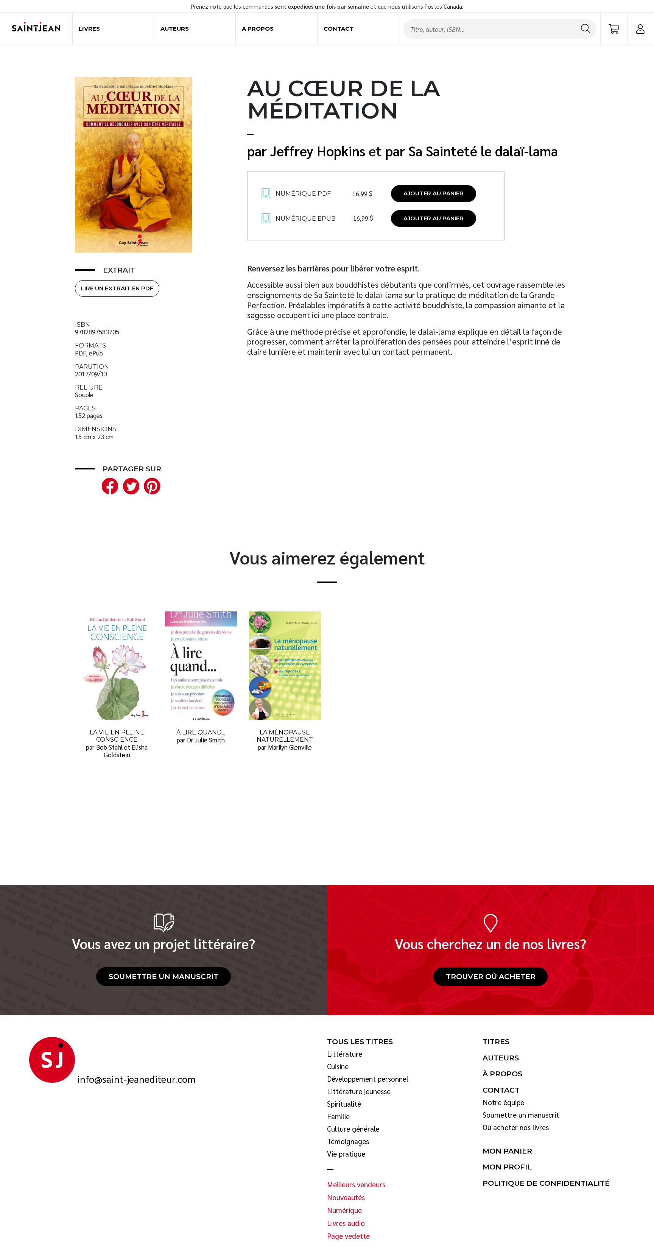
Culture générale (353, 1129)
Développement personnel (367, 1079)
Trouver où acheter (491, 976)
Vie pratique (346, 1154)
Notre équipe (503, 1102)
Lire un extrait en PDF (117, 288)
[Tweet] (129, 485)
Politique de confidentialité (546, 1183)
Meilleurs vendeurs (356, 1184)
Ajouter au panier (433, 193)
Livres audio (346, 1223)
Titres (496, 1042)
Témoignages (348, 1141)
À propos (258, 28)
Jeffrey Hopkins (317, 150)
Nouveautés (346, 1197)
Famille (338, 1116)
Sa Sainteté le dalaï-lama (483, 150)
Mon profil (507, 1167)
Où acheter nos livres (516, 1127)
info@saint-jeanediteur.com (136, 1079)
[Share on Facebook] (108, 485)
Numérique (344, 1210)
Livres (89, 28)
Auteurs (174, 28)
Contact (338, 28)
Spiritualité (344, 1104)
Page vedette (348, 1236)
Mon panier (507, 1151)
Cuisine (338, 1066)
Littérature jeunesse (359, 1091)
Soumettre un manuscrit (163, 976)
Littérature (344, 1054)
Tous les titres (360, 1042)
